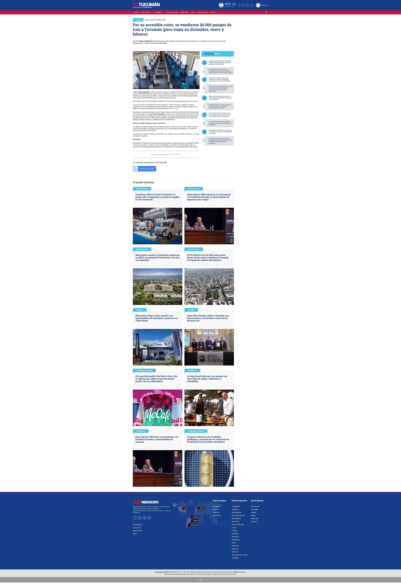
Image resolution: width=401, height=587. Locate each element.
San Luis (235, 549)
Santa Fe (235, 552)
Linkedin (216, 512)
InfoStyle (235, 521)
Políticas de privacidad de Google (206, 574)
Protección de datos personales (223, 572)
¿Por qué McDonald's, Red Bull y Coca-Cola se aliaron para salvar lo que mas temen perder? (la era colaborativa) (220, 114)
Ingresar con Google (146, 169)
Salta (234, 543)
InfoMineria (236, 518)
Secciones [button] (146, 12)
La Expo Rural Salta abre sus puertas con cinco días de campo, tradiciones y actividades (220, 123)
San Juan (235, 546)
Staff (193, 12)
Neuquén (235, 537)
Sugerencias (137, 525)
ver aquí (175, 108)
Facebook (216, 506)
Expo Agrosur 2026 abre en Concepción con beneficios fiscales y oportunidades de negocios (220, 131)
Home (136, 12)
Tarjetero (184, 12)
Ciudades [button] (158, 12)
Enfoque (138, 20)
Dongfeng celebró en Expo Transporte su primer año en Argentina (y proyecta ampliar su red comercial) (220, 62)
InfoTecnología (238, 524)
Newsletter (202, 12)
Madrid (253, 512)
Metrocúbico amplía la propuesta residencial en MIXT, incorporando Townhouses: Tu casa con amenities (219, 79)
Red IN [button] (213, 12)
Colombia (254, 509)
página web (146, 145)
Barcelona (255, 506)
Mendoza (235, 534)
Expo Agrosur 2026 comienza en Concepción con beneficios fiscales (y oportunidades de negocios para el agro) (220, 71)
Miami (253, 515)
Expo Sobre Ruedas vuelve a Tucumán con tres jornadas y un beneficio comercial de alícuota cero (220, 106)
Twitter (216, 509)
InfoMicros (192, 370)
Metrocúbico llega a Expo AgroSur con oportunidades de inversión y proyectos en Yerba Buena (220, 97)
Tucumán (235, 558)
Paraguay (254, 518)
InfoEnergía (236, 512)
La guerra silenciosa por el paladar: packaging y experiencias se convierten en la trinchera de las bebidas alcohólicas (220, 141)
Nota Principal (142, 189)
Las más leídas (172, 12)
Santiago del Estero (239, 555)
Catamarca (236, 506)
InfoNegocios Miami (144, 370)
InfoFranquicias (238, 515)
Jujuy (234, 527)
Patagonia (236, 540)
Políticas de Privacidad (204, 572)
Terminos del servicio (224, 574)
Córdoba (235, 509)
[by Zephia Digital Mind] (200, 580)
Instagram (217, 515)
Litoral (235, 531)
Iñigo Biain (242, 572)
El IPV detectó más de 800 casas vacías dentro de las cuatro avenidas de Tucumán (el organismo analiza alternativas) (220, 89)
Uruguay (254, 521)
